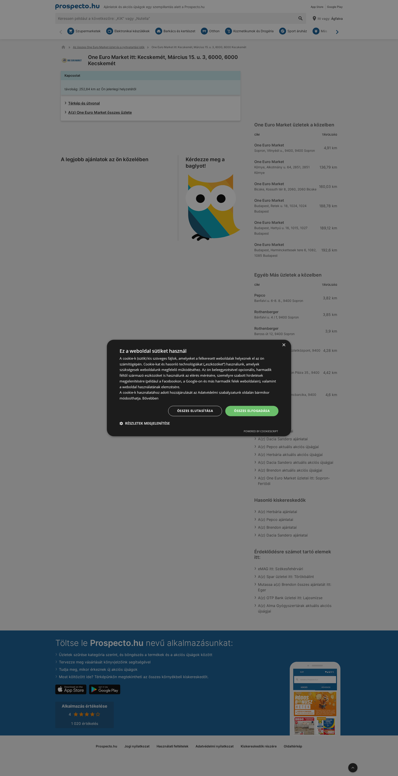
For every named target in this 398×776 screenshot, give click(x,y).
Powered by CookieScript (261, 431)
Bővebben (150, 398)
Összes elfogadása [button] (252, 411)
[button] (145, 423)
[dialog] (199, 388)
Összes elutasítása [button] (195, 411)
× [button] (283, 345)
